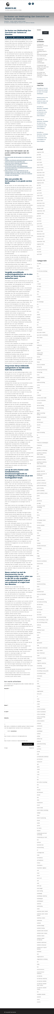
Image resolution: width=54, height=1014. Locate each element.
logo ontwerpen (41, 653)
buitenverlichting (41, 382)
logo (38, 645)
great (38, 495)
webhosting (40, 906)
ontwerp (39, 723)
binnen (38, 357)
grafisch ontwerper (41, 483)
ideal (38, 550)
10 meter (39, 263)
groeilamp (39, 500)
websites (39, 951)
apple (38, 340)
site (38, 797)
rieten (38, 769)
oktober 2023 (40, 239)
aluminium (39, 327)
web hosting (40, 890)
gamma (39, 447)
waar (38, 873)
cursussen (39, 402)
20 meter (39, 286)
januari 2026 (40, 170)
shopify (38, 789)
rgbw (38, 766)
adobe (38, 314)
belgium (39, 350)
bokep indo (39, 119)
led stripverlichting (41, 617)
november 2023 (40, 236)
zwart (38, 999)
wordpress (39, 976)
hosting (38, 527)
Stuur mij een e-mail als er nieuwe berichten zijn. (16, 740)
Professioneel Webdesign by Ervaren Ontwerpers (42, 46)
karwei (38, 579)
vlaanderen (39, 865)
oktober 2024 (40, 208)
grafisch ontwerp (41, 480)
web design (39, 888)
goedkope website (41, 466)
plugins (38, 746)
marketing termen (41, 673)
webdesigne (40, 898)
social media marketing (42, 810)
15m (38, 281)
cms (38, 392)
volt (38, 870)
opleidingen (39, 731)
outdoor (39, 733)
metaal (38, 678)
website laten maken (42, 933)
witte (38, 964)
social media (40, 807)
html (38, 538)
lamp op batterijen (41, 594)
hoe (38, 517)
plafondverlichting (41, 743)
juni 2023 (39, 249)
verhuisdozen (40, 860)
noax (38, 699)
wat (38, 880)
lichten (38, 637)
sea (38, 784)
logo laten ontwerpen (42, 647)
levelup (38, 632)
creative (39, 395)
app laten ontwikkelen (42, 335)
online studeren (40, 720)
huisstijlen (39, 548)
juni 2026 (39, 157)
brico (38, 374)
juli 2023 (39, 246)
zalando (39, 996)
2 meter (39, 284)
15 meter (39, 278)
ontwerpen (39, 726)
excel (38, 437)
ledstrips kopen (41, 630)
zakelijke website (41, 994)
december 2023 (40, 233)
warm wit (39, 878)
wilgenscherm (40, 956)
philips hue (39, 738)
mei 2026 (39, 159)
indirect (38, 558)
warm (38, 875)
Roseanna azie (40, 97)
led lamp (39, 607)
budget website (40, 377)
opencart (39, 728)
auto (38, 342)
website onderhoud (41, 942)
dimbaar (39, 419)
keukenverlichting (41, 584)
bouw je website (41, 364)
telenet (38, 830)
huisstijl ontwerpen (41, 545)
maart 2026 (39, 164)
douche (38, 424)
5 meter (39, 309)
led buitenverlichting (42, 601)
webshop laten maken (42, 911)
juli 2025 (39, 185)
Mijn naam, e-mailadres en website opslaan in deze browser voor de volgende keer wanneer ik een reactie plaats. (19, 727)
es (37, 435)
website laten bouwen (42, 930)
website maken (40, 935)
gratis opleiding (40, 490)
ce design (39, 390)
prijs (38, 754)
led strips (39, 614)
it (37, 571)
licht (38, 635)
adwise (38, 317)
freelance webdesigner (42, 442)
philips (38, 736)
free (38, 440)
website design (40, 925)
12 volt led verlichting (42, 271)
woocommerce (40, 969)
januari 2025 (40, 200)
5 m (38, 307)
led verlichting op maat (42, 619)
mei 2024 (39, 221)
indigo (38, 556)
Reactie (6, 688)
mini (38, 681)
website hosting (21, 21)
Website (6, 718)
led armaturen (40, 599)
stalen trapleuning (41, 818)
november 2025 (40, 175)
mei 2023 (39, 251)
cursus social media (41, 397)
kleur (38, 586)
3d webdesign (40, 301)
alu (37, 324)
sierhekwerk (40, 792)
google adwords (41, 471)
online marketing (41, 714)
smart (38, 805)
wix (38, 967)
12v (37, 273)
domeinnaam (40, 422)
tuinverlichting (40, 847)
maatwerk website (41, 658)
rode (38, 772)
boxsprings (39, 372)
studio (38, 823)
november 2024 (41, 205)
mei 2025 (39, 190)
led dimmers (40, 604)
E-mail (6, 711)
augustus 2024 (40, 213)
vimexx (38, 862)
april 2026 (39, 162)
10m (38, 266)
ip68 (38, 568)
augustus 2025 (40, 182)
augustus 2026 (40, 152)
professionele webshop (42, 756)
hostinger (39, 530)
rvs (37, 777)
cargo (38, 387)
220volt (38, 289)
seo (38, 787)
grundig (38, 503)
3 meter (39, 296)
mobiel (38, 686)
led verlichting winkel (42, 622)
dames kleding (40, 405)
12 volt (38, 268)
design (38, 410)
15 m (38, 276)
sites (38, 800)
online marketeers (41, 711)
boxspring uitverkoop (42, 369)
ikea (38, 553)
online (38, 706)
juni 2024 (39, 218)
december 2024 (41, 203)
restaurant (39, 761)
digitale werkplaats (41, 417)
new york (39, 693)
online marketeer (41, 709)
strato (38, 820)
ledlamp (39, 625)
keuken (38, 581)
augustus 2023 (40, 244)
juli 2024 (39, 216)
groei (38, 498)
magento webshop (41, 663)
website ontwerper (41, 945)
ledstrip (39, 627)
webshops (39, 920)
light (38, 640)
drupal (38, 427)
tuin (38, 839)
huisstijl (38, 543)
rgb (38, 764)
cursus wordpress (41, 400)
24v (38, 294)
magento (39, 660)
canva (38, 385)
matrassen (39, 676)
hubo (38, 540)
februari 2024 (40, 228)
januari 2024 (40, 231)
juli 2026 (39, 154)
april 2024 (39, 223)
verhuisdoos (40, 857)
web (38, 883)
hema (38, 515)
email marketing (41, 432)
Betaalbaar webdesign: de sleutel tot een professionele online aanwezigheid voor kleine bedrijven (42, 112)
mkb (38, 683)
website (15, 21)
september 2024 (41, 210)
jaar (38, 573)
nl (37, 696)
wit (37, 961)
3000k (38, 299)
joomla (38, 576)
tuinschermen (40, 845)
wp (37, 991)
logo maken (40, 650)
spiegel (38, 812)
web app (39, 885)
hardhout (39, 510)
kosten (11, 21)
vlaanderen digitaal (41, 868)
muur (38, 688)
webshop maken (41, 918)
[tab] (29, 4)
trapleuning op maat (42, 837)
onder (38, 704)
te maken (39, 828)
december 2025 (40, 172)
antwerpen (39, 330)
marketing (39, 665)
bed (38, 347)
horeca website (40, 525)
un (37, 850)
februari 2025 (40, 198)
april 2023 (39, 254)
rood (38, 774)
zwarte (38, 1002)
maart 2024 (40, 226)
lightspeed (39, 642)
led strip (39, 612)
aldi (38, 322)
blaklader (39, 359)
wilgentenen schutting (42, 959)
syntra (38, 825)
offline (38, 701)
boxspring (39, 367)
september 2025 (41, 180)
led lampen (39, 609)
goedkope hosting (41, 459)
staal (38, 815)
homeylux (39, 522)
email (38, 430)
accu (38, 312)
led (37, 596)
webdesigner (40, 901)
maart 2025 (39, 195)
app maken (39, 337)
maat (38, 655)
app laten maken (41, 332)
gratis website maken (42, 493)
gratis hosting (40, 488)
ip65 (38, 566)
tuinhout (39, 842)
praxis (38, 751)
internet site (40, 563)
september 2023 (41, 241)
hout (38, 533)
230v (38, 291)
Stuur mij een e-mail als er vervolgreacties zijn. (15, 736)
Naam (6, 705)
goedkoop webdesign (42, 450)
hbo (38, 512)
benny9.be (10, 8)
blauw (38, 362)
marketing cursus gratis (42, 670)
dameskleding (40, 408)
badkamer (39, 345)
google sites (40, 477)
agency (38, 319)
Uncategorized (40, 852)
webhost (39, 903)
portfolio (39, 749)
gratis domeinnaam (41, 485)
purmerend (39, 759)
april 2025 (39, 193)
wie (38, 954)
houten (38, 535)
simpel (38, 795)
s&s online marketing (42, 782)
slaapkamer (40, 802)
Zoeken (39, 30)
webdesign (39, 893)
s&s (38, 779)
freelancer (39, 445)
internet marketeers (42, 561)
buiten (38, 380)
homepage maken (41, 520)
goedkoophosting (41, 457)
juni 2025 (39, 188)
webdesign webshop (42, 896)
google (38, 468)
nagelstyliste (40, 691)
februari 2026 (40, 167)
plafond (39, 741)
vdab (38, 855)
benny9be (39, 88)
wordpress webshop (42, 978)
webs (38, 908)
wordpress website (41, 981)
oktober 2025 (40, 177)
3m (37, 304)
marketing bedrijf (41, 668)
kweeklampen (40, 591)
